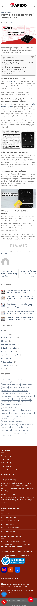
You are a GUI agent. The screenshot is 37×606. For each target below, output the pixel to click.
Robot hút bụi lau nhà (20, 430)
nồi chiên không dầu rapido (11, 410)
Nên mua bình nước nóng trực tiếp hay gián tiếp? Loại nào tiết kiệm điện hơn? (20, 312)
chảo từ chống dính (26, 393)
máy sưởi (16, 401)
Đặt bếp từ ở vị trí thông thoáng (14, 60)
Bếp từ (5, 387)
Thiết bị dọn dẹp (6, 466)
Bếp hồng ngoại (27, 384)
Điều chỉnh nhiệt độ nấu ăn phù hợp (15, 67)
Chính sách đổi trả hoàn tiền (11, 521)
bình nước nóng (16, 379)
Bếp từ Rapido (15, 387)
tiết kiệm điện (6, 436)
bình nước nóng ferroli (9, 382)
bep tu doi (6, 379)
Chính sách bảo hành (8, 531)
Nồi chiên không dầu (8, 348)
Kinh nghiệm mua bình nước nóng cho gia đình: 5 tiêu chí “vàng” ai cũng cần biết (20, 298)
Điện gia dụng (6, 456)
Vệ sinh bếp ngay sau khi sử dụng (14, 69)
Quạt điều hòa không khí (10, 419)
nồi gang (5, 413)
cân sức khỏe (6, 399)
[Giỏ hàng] (35, 6)
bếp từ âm (25, 387)
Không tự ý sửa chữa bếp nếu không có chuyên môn (16, 72)
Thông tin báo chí (7, 362)
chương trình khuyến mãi (20, 390)
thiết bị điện (13, 81)
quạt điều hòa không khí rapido (12, 421)
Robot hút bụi (6, 358)
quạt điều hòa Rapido (9, 424)
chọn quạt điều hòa (8, 396)
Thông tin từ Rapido (8, 365)
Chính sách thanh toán (9, 514)
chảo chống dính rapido (10, 393)
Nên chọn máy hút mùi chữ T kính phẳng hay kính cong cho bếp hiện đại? (21, 291)
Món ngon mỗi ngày (8, 344)
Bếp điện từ (6, 390)
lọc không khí (6, 401)
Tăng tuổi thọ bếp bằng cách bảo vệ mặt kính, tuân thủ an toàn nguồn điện (18, 64)
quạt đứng (16, 427)
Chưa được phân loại (8, 337)
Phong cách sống (7, 351)
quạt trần (14, 416)
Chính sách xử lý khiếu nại (10, 528)
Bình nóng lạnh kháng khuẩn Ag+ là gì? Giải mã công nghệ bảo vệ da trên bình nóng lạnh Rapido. (20, 305)
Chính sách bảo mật (8, 524)
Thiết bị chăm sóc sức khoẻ (10, 470)
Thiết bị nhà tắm (6, 463)
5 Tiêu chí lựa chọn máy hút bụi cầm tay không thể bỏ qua (9, 273)
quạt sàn (5, 416)
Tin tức (10, 12)
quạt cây (30, 413)
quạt (23, 413)
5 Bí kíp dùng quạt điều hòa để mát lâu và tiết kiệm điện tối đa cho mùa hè (20, 318)
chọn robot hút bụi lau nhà (25, 396)
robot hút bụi (6, 430)
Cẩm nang (4, 12)
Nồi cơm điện (26, 410)
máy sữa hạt (6, 404)
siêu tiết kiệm (6, 433)
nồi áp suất (15, 413)
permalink (4, 253)
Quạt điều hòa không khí (9, 355)
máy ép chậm (18, 404)
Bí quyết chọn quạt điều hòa (11, 384)
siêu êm (16, 433)
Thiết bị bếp (5, 459)
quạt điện (6, 427)
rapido (25, 427)
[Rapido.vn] (18, 6)
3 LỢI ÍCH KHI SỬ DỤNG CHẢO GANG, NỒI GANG (28, 273)
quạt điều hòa (24, 416)
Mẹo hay (4, 341)
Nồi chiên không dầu (9, 407)
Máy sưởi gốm (26, 401)
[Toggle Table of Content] (32, 57)
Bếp (2, 330)
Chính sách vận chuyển (9, 517)
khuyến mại (26, 399)
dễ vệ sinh (17, 399)
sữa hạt (24, 433)
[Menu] (2, 6)
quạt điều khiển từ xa (26, 424)
